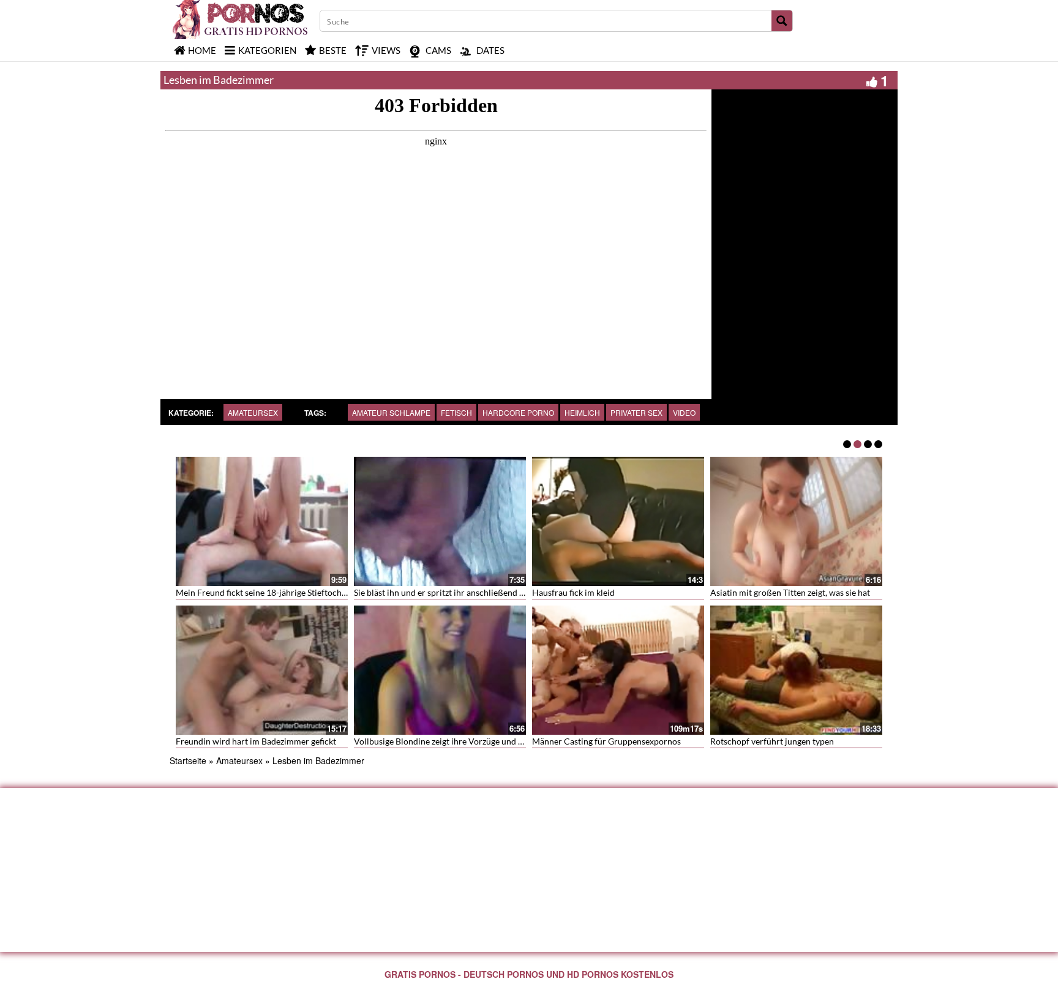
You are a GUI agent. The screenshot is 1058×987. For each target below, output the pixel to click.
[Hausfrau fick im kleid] (618, 521)
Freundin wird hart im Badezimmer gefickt (256, 741)
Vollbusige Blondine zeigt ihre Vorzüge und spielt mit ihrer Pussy (476, 741)
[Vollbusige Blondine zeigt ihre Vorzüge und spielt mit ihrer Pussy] (440, 670)
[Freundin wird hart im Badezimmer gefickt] (262, 670)
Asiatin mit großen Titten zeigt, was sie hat (790, 592)
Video (684, 412)
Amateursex (253, 412)
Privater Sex (636, 412)
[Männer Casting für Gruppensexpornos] (618, 670)
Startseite (188, 760)
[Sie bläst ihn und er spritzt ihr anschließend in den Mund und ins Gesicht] (440, 521)
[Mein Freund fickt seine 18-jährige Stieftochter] (262, 521)
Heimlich (582, 412)
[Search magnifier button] (781, 20)
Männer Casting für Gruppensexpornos (606, 741)
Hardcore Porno (518, 412)
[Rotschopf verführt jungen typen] (796, 670)
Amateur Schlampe (391, 412)
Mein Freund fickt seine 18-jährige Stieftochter (264, 592)
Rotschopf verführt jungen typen (772, 741)
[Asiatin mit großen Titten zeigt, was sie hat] (796, 521)
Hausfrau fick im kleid (573, 592)
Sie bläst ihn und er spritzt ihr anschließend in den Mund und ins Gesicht (490, 592)
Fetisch (456, 412)
